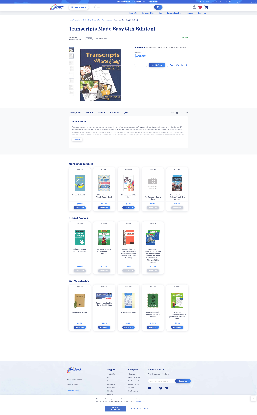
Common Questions (174, 13)
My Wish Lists (200, 7)
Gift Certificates (133, 384)
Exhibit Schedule (134, 377)
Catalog (131, 387)
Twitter (177, 113)
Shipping (110, 391)
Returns (110, 394)
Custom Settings (139, 408)
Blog (160, 13)
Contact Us (133, 13)
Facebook (187, 113)
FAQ (108, 377)
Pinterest (182, 113)
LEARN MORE (153, 2)
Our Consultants (134, 381)
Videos (101, 112)
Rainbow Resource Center (74, 370)
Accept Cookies (115, 408)
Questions (110, 381)
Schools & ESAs (148, 13)
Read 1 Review (151, 47)
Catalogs (189, 13)
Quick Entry (111, 387)
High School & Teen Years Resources (100, 20)
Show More (77, 140)
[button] (194, 7)
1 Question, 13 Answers (165, 47)
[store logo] (56, 7)
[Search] (158, 7)
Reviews (114, 112)
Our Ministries (133, 391)
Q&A (126, 112)
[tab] (75, 112)
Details (89, 112)
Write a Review (181, 47)
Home (71, 20)
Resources (111, 384)
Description (75, 112)
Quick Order (202, 13)
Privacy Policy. (140, 401)
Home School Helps (80, 20)
